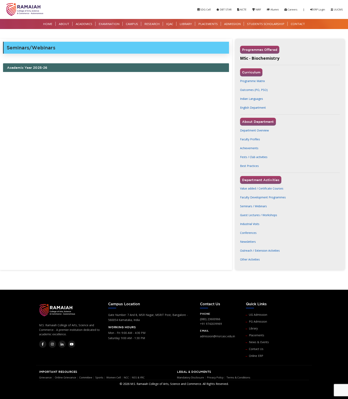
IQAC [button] (169, 24)
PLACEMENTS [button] (208, 24)
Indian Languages (251, 99)
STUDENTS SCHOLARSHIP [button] (265, 24)
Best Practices (249, 166)
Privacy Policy (215, 377)
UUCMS (338, 9)
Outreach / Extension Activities (260, 250)
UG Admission (258, 315)
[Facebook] (42, 344)
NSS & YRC (138, 377)
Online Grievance (65, 377)
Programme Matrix (252, 81)
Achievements (249, 148)
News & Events (259, 342)
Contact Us (256, 349)
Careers (292, 9)
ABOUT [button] (64, 24)
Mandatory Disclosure (190, 377)
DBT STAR (225, 9)
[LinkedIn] (62, 344)
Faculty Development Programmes (263, 197)
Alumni (274, 9)
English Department (253, 107)
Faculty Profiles (250, 139)
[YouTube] (71, 344)
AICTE (242, 9)
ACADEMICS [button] (84, 24)
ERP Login (319, 9)
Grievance (45, 377)
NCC (126, 377)
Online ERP (256, 356)
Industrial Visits (249, 224)
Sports (99, 377)
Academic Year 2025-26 (27, 67)
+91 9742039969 (211, 324)
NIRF (258, 9)
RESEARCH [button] (152, 24)
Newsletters (248, 242)
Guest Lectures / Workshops (258, 215)
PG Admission (258, 321)
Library (253, 328)
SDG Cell (205, 9)
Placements (256, 335)
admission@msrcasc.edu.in (217, 336)
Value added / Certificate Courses (261, 188)
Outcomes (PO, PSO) (254, 90)
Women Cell (113, 377)
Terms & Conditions (238, 377)
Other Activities (250, 259)
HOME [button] (47, 24)
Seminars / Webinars (253, 206)
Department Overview (254, 130)
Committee (85, 377)
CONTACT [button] (298, 24)
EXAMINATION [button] (109, 24)
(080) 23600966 (210, 319)
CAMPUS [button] (132, 24)
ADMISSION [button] (232, 24)
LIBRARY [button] (186, 24)
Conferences (248, 233)
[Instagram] (52, 344)
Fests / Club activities (253, 157)
